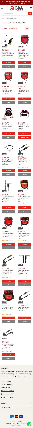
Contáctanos (20, 421)
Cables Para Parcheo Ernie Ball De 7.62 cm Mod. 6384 (23, 126)
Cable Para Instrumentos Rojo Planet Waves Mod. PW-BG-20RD (7, 91)
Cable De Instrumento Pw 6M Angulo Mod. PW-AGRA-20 (8, 235)
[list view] (30, 28)
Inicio (2, 18)
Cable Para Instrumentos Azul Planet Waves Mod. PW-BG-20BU (23, 54)
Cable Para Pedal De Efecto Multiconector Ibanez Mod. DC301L (8, 53)
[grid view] (27, 28)
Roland (19, 164)
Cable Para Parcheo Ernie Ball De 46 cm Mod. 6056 (7, 126)
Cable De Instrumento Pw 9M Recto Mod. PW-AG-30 (24, 161)
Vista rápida (8, 62)
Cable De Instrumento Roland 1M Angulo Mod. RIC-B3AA (24, 271)
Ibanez (3, 56)
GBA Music (12, 421)
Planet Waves (21, 58)
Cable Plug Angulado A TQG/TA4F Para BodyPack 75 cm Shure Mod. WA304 (8, 162)
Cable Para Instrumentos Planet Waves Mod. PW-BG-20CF (24, 91)
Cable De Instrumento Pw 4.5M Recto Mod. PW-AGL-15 (24, 235)
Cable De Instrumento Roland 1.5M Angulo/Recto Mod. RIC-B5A (8, 199)
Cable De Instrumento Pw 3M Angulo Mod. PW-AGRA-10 (8, 345)
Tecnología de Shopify (16, 425)
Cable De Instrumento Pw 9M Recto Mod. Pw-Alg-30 (8, 309)
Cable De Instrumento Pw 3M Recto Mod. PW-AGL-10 (8, 272)
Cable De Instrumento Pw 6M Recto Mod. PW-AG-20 (24, 198)
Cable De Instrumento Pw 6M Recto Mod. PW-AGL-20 (24, 309)
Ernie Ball (4, 129)
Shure (3, 166)
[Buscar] (30, 13)
